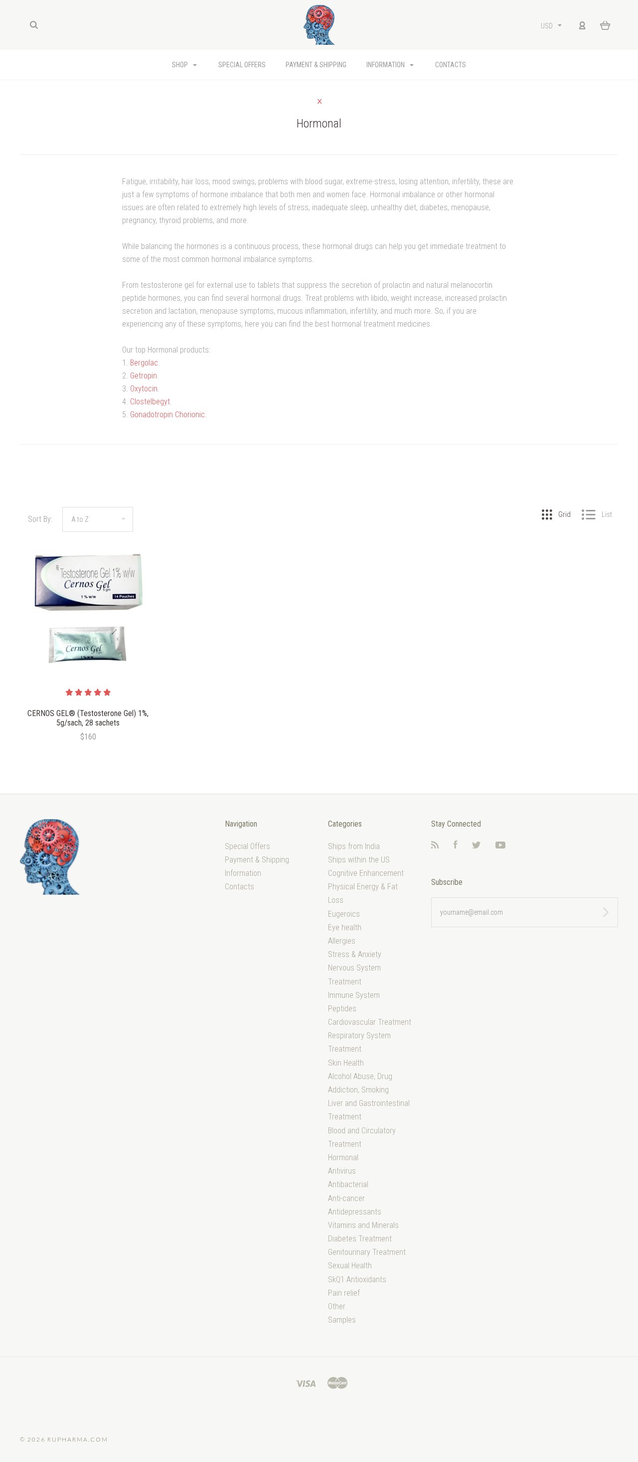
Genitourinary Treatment (367, 1252)
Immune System (354, 995)
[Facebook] (456, 846)
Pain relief (344, 1293)
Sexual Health (350, 1265)
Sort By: (40, 519)
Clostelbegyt (150, 401)
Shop (180, 65)
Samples (342, 1320)
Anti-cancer (346, 1198)
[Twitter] (476, 846)
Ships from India (354, 846)
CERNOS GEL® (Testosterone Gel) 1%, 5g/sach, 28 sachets (88, 718)
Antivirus (342, 1171)
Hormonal (343, 1157)
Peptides (342, 1008)
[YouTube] (500, 846)
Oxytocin (144, 388)
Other (336, 1306)
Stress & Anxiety (354, 954)
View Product (88, 609)
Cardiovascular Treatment (369, 1022)
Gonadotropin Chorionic (167, 414)
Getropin (143, 375)
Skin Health (346, 1063)
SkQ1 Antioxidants (357, 1279)
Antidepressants (354, 1212)
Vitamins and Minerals (363, 1225)
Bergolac (144, 362)
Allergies (341, 941)
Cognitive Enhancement (366, 873)
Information (386, 65)
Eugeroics (344, 914)
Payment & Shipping (316, 65)
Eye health (344, 927)
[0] (605, 24)
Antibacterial (348, 1184)
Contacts (450, 65)
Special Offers (242, 65)
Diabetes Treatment (360, 1238)
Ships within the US (359, 859)
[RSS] (435, 846)
